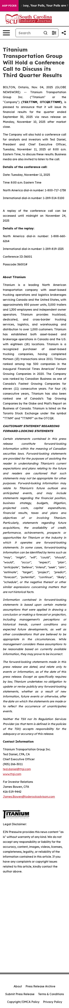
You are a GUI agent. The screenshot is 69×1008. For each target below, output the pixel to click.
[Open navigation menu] (6, 32)
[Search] (45, 33)
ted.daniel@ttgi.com (17, 769)
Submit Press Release (19, 994)
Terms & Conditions (51, 994)
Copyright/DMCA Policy (23, 1002)
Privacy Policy (52, 1002)
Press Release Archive (40, 986)
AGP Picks (9, 5)
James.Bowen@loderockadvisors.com (29, 796)
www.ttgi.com (12, 774)
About (18, 986)
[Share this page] (63, 32)
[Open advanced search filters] (54, 33)
